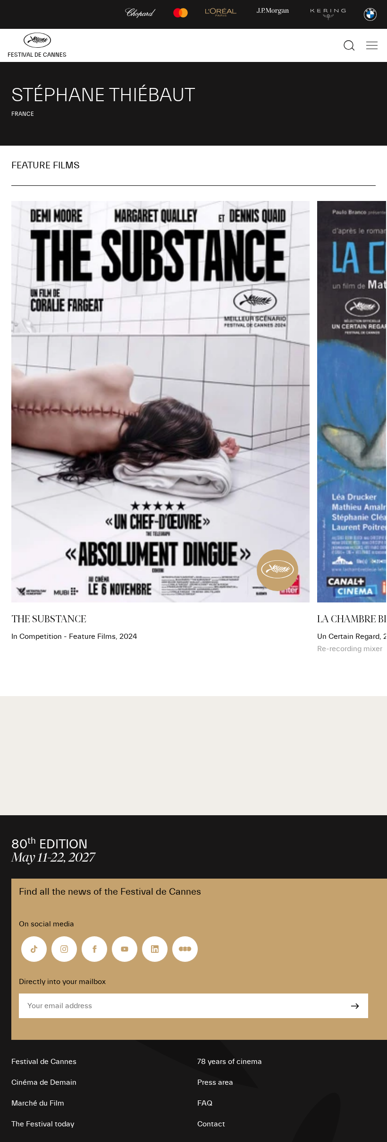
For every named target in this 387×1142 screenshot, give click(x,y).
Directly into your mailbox (62, 981)
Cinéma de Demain (43, 1082)
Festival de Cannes (43, 1061)
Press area (215, 1082)
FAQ (204, 1103)
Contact (211, 1124)
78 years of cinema (229, 1061)
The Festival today (42, 1124)
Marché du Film (37, 1103)
